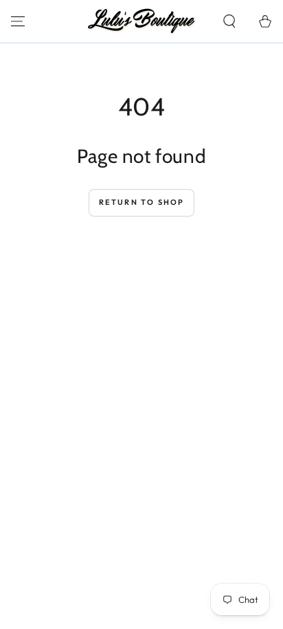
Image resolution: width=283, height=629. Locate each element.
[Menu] (18, 21)
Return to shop (142, 202)
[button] (229, 21)
